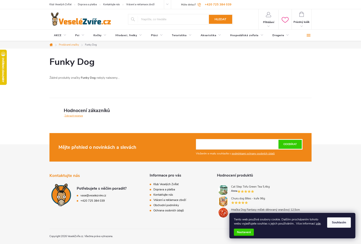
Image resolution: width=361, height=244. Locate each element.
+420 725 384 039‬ (92, 200)
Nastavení (244, 232)
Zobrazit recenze (73, 116)
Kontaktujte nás (111, 4)
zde (318, 224)
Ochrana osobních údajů (168, 210)
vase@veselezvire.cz (93, 195)
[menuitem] (60, 35)
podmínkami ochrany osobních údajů (253, 153)
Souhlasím (339, 222)
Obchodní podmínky (166, 205)
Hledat (220, 19)
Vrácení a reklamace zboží (140, 4)
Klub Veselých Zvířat (60, 4)
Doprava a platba (87, 4)
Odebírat (290, 144)
